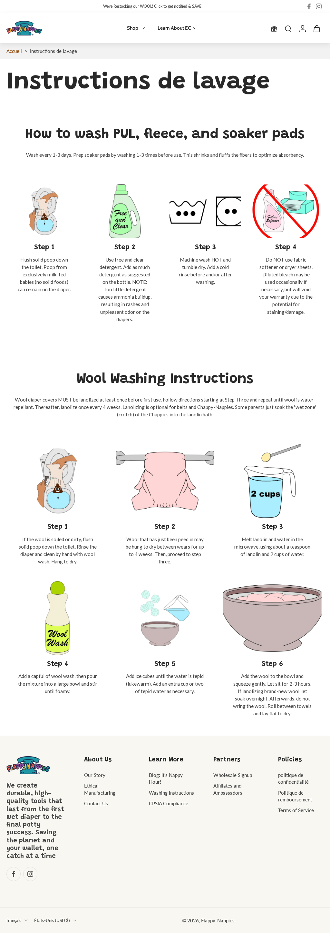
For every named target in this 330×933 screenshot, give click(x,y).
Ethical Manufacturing (99, 789)
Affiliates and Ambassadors (227, 789)
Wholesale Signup (232, 775)
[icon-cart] (316, 28)
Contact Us (96, 803)
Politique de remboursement (295, 795)
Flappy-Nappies (218, 920)
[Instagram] (319, 6)
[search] (288, 28)
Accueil (14, 51)
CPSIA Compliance (168, 803)
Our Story (94, 775)
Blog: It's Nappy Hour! (166, 778)
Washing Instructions (171, 792)
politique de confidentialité (293, 778)
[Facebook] (309, 6)
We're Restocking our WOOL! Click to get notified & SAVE (152, 6)
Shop (132, 28)
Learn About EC (174, 28)
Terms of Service (296, 810)
